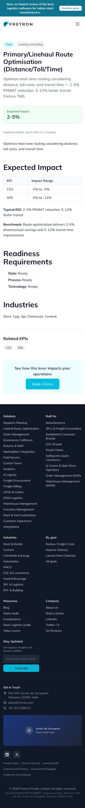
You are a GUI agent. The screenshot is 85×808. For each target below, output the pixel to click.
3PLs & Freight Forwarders (63, 428)
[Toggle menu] (77, 24)
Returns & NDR (13, 446)
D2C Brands (54, 444)
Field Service (11, 457)
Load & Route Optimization (21, 428)
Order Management (16, 434)
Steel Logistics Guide (17, 625)
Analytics (9, 469)
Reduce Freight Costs (60, 544)
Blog (6, 607)
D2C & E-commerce (16, 573)
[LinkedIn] (7, 754)
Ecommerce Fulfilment (18, 440)
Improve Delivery (57, 550)
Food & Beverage (14, 579)
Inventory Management (18, 509)
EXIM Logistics (12, 498)
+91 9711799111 (19, 708)
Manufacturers (55, 423)
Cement (8, 550)
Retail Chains (54, 450)
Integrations (11, 527)
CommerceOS (51, 763)
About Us (52, 607)
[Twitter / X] (17, 754)
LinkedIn (51, 619)
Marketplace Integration (19, 451)
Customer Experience (17, 521)
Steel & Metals (12, 544)
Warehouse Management (20, 503)
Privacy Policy (11, 763)
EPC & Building (13, 590)
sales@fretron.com (20, 702)
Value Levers (11, 631)
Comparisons (12, 619)
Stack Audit (11, 613)
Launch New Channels (61, 555)
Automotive (11, 561)
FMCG (7, 567)
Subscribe (21, 668)
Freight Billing (12, 486)
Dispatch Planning (15, 423)
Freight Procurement (17, 480)
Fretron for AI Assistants (17, 774)
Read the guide (70, 8)
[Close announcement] (79, 8)
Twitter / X (52, 625)
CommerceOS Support (43, 768)
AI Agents (10, 475)
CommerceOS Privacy (15, 768)
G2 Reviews (54, 631)
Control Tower (12, 463)
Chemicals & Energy (16, 555)
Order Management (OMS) (63, 475)
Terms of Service (30, 763)
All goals (51, 561)
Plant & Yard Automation (19, 515)
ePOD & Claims (13, 492)
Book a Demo (42, 384)
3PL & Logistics (13, 584)
